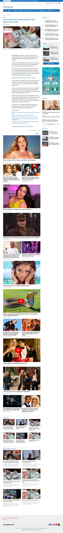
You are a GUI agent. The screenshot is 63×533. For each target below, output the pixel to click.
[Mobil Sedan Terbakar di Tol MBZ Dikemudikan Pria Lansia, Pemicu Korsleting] (45, 138)
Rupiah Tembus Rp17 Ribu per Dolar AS (26, 77)
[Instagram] (54, 525)
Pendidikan (21, 10)
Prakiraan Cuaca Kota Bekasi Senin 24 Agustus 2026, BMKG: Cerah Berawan (54, 47)
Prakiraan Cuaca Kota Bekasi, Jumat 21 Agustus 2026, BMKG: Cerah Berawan (54, 59)
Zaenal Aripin (8, 24)
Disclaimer (35, 528)
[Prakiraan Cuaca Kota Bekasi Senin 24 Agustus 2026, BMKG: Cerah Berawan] (46, 48)
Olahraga (31, 10)
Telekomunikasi (43, 10)
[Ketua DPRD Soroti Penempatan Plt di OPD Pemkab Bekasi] (51, 105)
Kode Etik (18, 528)
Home (5, 10)
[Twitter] (52, 525)
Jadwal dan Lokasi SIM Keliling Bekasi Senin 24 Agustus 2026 (54, 53)
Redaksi (29, 528)
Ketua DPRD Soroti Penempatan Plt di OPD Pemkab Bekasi (51, 113)
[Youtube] (57, 525)
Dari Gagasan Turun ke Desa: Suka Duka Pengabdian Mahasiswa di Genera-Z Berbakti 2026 (52, 30)
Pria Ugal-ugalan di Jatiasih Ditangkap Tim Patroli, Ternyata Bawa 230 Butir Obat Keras (51, 21)
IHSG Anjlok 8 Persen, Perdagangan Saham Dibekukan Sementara (25, 121)
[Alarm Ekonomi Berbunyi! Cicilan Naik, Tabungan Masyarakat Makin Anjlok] (9, 422)
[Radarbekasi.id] (8, 524)
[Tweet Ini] (32, 130)
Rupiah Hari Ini (30, 126)
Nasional (15, 10)
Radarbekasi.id (8, 7)
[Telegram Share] (37, 130)
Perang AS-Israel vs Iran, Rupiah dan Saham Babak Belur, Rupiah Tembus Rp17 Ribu (25, 119)
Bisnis (36, 10)
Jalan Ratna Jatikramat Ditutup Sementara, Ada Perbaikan (51, 26)
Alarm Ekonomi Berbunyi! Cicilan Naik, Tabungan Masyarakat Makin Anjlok (25, 113)
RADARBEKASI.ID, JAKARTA (18, 55)
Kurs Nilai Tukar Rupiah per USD (18, 126)
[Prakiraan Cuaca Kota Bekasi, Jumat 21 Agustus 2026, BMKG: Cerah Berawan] (46, 59)
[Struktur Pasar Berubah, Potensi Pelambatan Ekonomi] (22, 422)
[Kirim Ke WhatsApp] (39, 130)
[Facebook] (50, 525)
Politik (26, 10)
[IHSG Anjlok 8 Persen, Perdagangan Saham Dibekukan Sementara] (22, 436)
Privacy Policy (24, 528)
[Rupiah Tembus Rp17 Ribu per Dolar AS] (34, 436)
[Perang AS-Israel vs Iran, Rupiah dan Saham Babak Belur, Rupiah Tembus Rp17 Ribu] (9, 436)
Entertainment (50, 10)
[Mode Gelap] (59, 3)
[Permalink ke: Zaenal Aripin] (4, 24)
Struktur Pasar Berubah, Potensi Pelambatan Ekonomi (23, 115)
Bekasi (9, 10)
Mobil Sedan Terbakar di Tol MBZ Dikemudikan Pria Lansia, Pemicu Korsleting (54, 138)
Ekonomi (4, 17)
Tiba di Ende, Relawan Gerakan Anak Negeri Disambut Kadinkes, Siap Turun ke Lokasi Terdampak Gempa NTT (51, 39)
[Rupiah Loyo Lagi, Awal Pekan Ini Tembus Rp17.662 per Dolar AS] (34, 423)
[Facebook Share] (30, 130)
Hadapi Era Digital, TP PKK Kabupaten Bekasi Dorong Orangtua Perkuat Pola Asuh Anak (50, 120)
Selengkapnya (51, 63)
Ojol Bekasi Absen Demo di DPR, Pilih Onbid (51, 116)
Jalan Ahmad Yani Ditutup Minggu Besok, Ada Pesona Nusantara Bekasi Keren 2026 (54, 132)
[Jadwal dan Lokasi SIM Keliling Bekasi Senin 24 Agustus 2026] (46, 53)
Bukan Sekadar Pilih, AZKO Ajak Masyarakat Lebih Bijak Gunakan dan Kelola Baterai (52, 34)
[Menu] (4, 3)
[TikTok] (59, 525)
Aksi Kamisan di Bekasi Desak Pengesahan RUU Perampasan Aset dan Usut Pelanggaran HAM (54, 144)
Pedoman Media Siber (42, 528)
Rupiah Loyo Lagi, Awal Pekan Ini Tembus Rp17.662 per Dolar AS (25, 116)
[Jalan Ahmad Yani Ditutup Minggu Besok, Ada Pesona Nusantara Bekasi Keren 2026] (45, 133)
